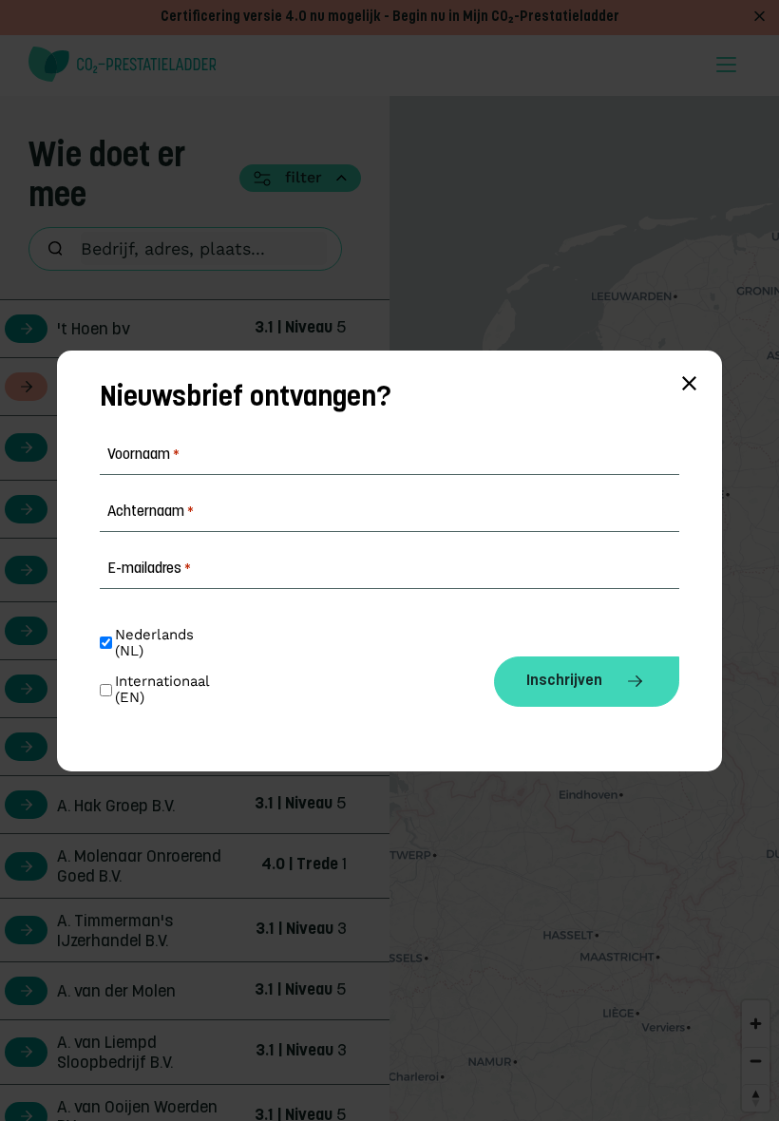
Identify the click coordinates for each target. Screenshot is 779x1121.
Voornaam (143, 455)
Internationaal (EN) (164, 690)
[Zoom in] (756, 1023)
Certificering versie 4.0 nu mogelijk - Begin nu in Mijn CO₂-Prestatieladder (390, 17)
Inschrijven (564, 681)
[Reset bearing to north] (756, 1098)
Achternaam (150, 512)
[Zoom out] (756, 1060)
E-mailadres (149, 569)
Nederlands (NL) (157, 643)
